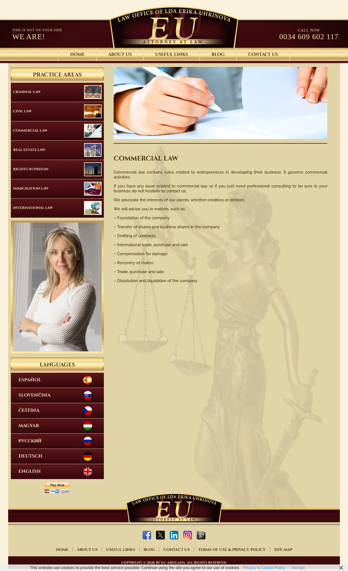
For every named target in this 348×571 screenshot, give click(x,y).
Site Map (283, 549)
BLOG (218, 54)
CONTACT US (263, 54)
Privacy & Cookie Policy (263, 568)
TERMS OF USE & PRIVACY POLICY (232, 549)
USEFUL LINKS (171, 54)
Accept (298, 568)
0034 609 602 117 (308, 36)
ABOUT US (120, 54)
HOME (77, 54)
